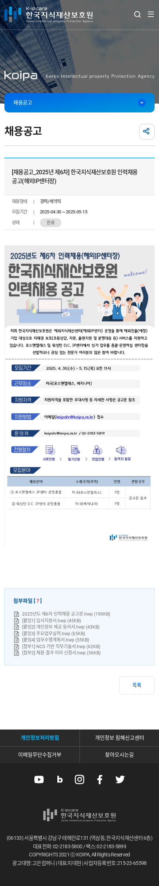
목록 (136, 685)
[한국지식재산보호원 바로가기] (48, 15)
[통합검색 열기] (137, 14)
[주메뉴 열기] (151, 14)
